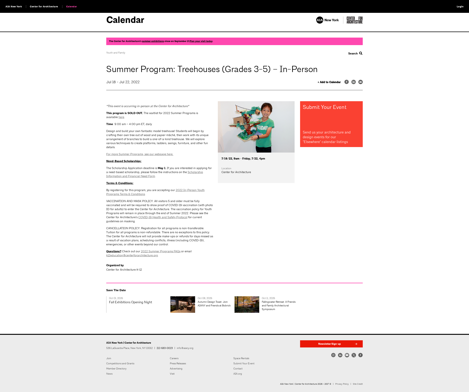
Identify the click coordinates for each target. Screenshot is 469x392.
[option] (138, 304)
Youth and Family (115, 52)
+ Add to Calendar (329, 82)
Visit (172, 373)
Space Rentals (241, 358)
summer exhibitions (153, 41)
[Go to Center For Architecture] (355, 22)
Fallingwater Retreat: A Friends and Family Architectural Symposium (279, 305)
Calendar (71, 6)
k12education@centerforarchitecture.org (132, 255)
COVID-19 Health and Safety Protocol (162, 217)
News (109, 373)
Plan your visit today (200, 41)
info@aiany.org (185, 348)
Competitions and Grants (120, 363)
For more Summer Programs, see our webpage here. (139, 154)
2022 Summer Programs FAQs (160, 251)
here (121, 117)
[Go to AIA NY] (329, 22)
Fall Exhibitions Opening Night (130, 302)
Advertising (176, 368)
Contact (238, 368)
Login (460, 6)
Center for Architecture (44, 6)
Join (108, 358)
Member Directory (116, 368)
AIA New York (13, 6)
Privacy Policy (342, 383)
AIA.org (237, 373)
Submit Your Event (243, 363)
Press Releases (178, 363)
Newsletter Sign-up (329, 344)
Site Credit (358, 383)
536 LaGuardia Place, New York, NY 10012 (129, 348)
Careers (174, 358)
